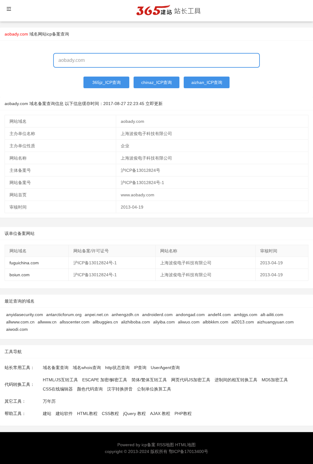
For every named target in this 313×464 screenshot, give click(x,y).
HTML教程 (87, 413)
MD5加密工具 (275, 379)
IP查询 (140, 367)
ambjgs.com (245, 314)
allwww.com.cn (20, 321)
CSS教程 (110, 413)
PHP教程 (183, 413)
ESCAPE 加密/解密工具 (104, 379)
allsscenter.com (75, 321)
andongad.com (190, 314)
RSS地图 (165, 444)
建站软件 (64, 413)
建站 (47, 413)
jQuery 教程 (134, 413)
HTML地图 (185, 444)
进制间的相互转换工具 (236, 379)
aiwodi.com (17, 329)
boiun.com (19, 274)
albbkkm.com (215, 321)
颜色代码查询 (90, 389)
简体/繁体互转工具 (149, 379)
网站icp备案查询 (53, 34)
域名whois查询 (87, 367)
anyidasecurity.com (24, 314)
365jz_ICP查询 (106, 82)
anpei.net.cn (97, 314)
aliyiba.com (164, 321)
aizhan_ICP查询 (206, 82)
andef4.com (219, 314)
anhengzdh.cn (125, 314)
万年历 (49, 401)
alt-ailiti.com (271, 314)
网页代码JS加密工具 (190, 379)
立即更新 (154, 103)
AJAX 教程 (160, 413)
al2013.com (242, 321)
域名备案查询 (55, 367)
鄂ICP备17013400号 (188, 451)
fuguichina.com (24, 262)
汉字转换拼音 (120, 389)
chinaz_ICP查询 (156, 82)
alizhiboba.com (135, 321)
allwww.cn (47, 321)
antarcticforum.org (64, 314)
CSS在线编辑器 (58, 389)
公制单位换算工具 (154, 389)
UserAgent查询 (165, 367)
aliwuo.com (189, 321)
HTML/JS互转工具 (60, 379)
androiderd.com (157, 314)
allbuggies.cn (105, 321)
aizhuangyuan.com (275, 321)
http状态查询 (117, 367)
